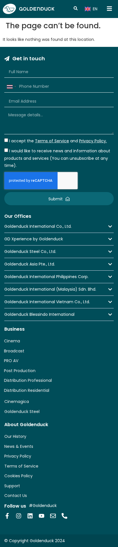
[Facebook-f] (7, 516)
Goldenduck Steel (22, 411)
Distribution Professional (28, 380)
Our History (15, 436)
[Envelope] (53, 516)
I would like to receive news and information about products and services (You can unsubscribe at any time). (57, 158)
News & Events (18, 446)
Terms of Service (21, 466)
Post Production (20, 371)
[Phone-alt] (64, 516)
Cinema (12, 341)
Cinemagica (16, 401)
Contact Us (15, 495)
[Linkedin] (30, 516)
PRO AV (11, 361)
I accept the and (58, 141)
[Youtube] (41, 516)
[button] (59, 226)
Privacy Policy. (93, 141)
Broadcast (14, 351)
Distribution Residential (26, 390)
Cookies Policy (18, 476)
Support (12, 486)
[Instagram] (18, 516)
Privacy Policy (17, 456)
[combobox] (11, 86)
